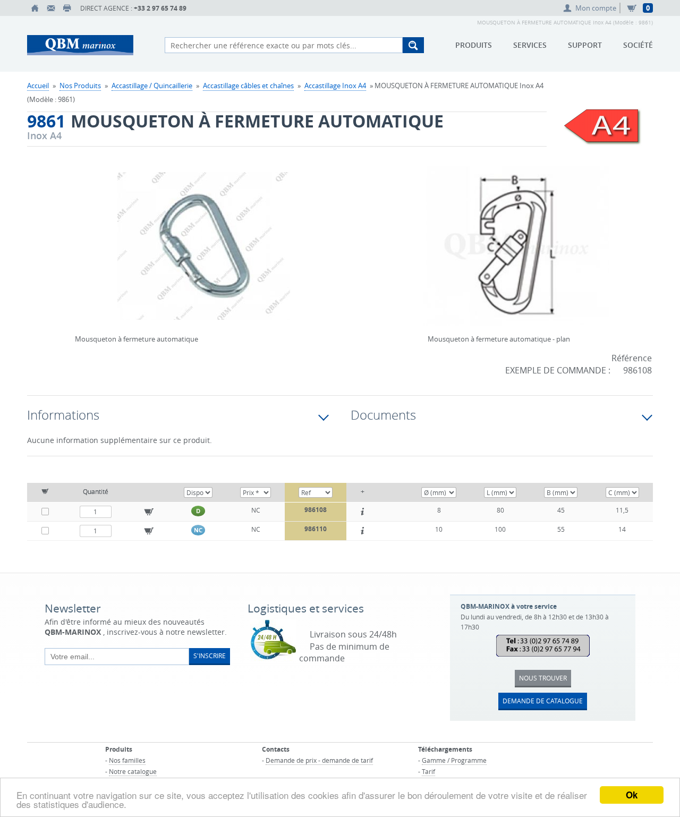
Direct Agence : (133, 8)
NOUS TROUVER (543, 678)
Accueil (38, 85)
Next (329, 232)
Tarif (428, 771)
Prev (77, 232)
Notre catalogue (133, 771)
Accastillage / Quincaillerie (152, 85)
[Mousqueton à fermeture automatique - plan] (516, 253)
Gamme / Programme (454, 760)
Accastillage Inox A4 (335, 85)
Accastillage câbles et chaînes (248, 85)
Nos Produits (80, 85)
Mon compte (595, 8)
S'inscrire (209, 655)
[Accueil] (35, 8)
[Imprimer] (67, 8)
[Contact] (51, 8)
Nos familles (127, 760)
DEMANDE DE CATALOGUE (543, 700)
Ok (632, 794)
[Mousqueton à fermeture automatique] (203, 253)
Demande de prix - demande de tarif (319, 760)
